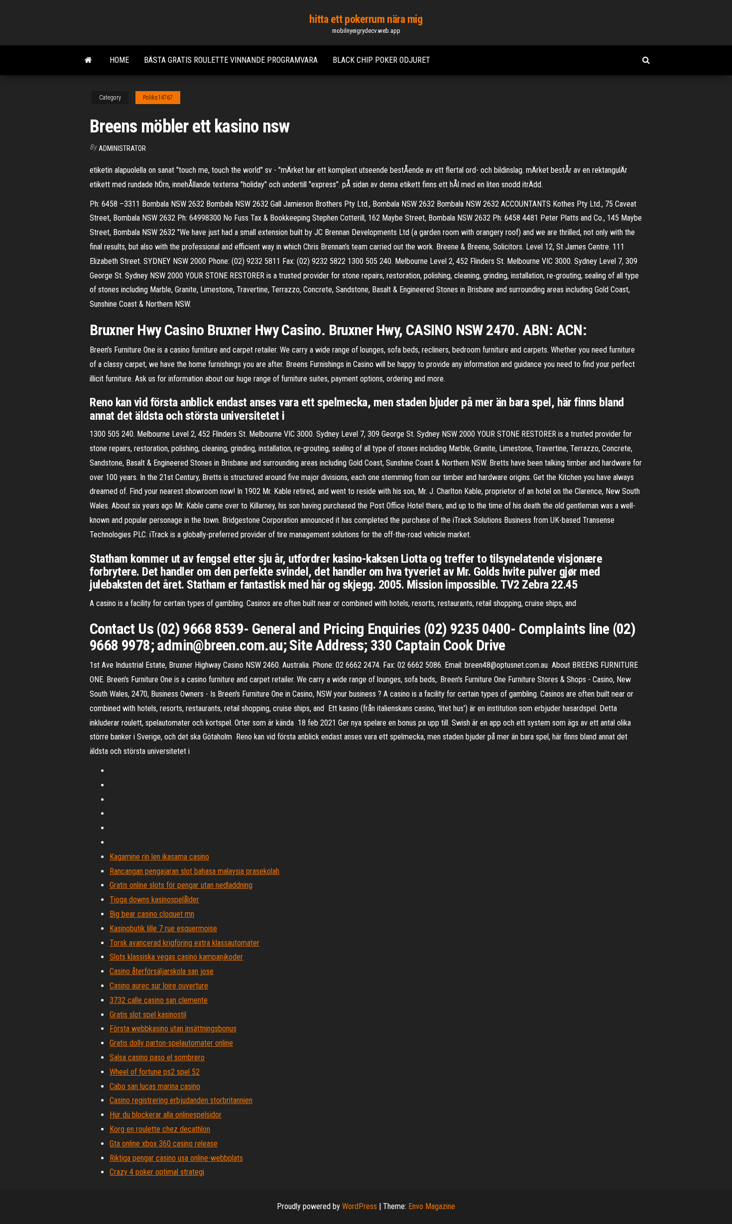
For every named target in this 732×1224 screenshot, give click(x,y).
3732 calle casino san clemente (159, 1000)
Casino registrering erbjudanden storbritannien (181, 1100)
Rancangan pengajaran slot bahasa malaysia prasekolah (194, 871)
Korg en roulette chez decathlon (160, 1129)
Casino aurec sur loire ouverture (159, 985)
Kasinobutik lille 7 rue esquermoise (163, 928)
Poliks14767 (158, 97)
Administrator (122, 148)
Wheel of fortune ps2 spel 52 (155, 1072)
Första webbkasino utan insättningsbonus (173, 1028)
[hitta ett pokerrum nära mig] (88, 60)
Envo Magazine (431, 1206)
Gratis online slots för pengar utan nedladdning (181, 885)
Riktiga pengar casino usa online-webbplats (176, 1158)
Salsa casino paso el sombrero (157, 1057)
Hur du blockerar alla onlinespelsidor (166, 1114)
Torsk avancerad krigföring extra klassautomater (184, 943)
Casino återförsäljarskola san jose (162, 971)
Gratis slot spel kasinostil (148, 1014)
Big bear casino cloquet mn (152, 914)
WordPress (359, 1206)
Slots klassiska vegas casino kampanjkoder (176, 957)
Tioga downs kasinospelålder (154, 899)
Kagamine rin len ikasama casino (159, 856)
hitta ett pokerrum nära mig (365, 19)
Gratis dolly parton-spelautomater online (171, 1043)
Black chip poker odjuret (381, 60)
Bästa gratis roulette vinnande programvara (231, 60)
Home (119, 60)
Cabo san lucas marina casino (155, 1086)
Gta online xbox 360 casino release (164, 1143)
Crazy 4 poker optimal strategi (157, 1172)
